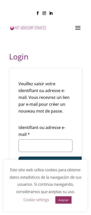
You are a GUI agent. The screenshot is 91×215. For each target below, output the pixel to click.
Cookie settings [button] (36, 199)
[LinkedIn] (51, 14)
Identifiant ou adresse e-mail (41, 131)
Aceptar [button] (63, 200)
